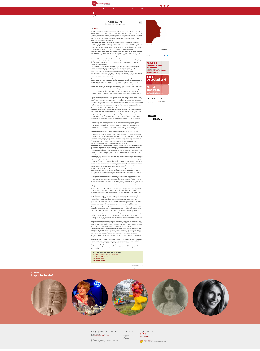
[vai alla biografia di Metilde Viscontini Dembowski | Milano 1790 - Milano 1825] (130, 297)
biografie (101, 8)
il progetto (95, 8)
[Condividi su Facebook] (164, 56)
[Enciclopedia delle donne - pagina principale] (100, 3)
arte (147, 47)
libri (123, 8)
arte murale (161, 47)
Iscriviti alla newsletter (144, 336)
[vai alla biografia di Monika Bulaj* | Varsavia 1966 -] (170, 297)
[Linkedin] (167, 5)
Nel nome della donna (147, 340)
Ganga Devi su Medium (99, 260)
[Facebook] (161, 5)
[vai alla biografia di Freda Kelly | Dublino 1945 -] (49, 297)
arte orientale (155, 47)
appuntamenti (129, 8)
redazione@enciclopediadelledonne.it (102, 335)
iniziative (142, 8)
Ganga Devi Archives (98, 258)
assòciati (136, 8)
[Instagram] (164, 5)
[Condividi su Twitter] (167, 56)
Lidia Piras (96, 28)
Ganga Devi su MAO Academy (101, 256)
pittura (150, 47)
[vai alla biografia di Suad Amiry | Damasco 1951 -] (210, 297)
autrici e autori (110, 8)
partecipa (117, 8)
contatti (149, 8)
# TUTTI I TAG (163, 49)
